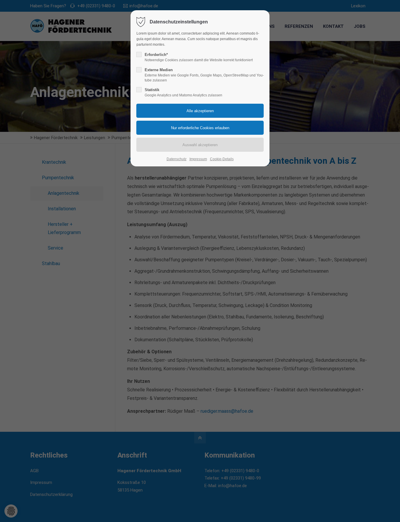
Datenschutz (177, 159)
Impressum (198, 159)
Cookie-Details (222, 159)
